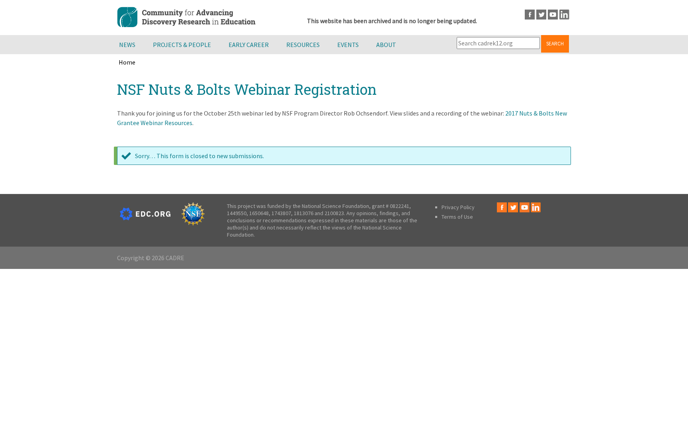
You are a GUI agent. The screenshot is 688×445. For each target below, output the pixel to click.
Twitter (541, 15)
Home (127, 62)
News (127, 45)
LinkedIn (564, 15)
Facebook (530, 15)
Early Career (249, 45)
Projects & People (182, 45)
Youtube (553, 15)
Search (555, 43)
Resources (303, 45)
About (386, 45)
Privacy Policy (458, 207)
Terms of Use (457, 216)
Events (348, 45)
